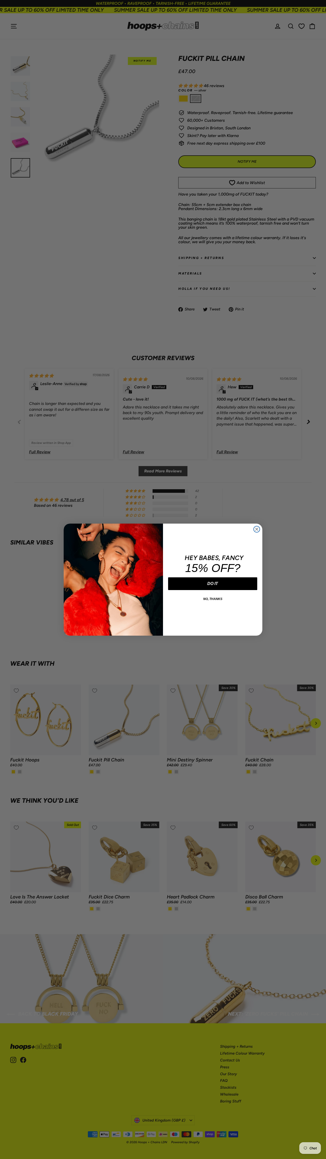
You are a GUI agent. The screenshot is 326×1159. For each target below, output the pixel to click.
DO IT (212, 583)
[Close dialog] (257, 529)
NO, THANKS (212, 599)
